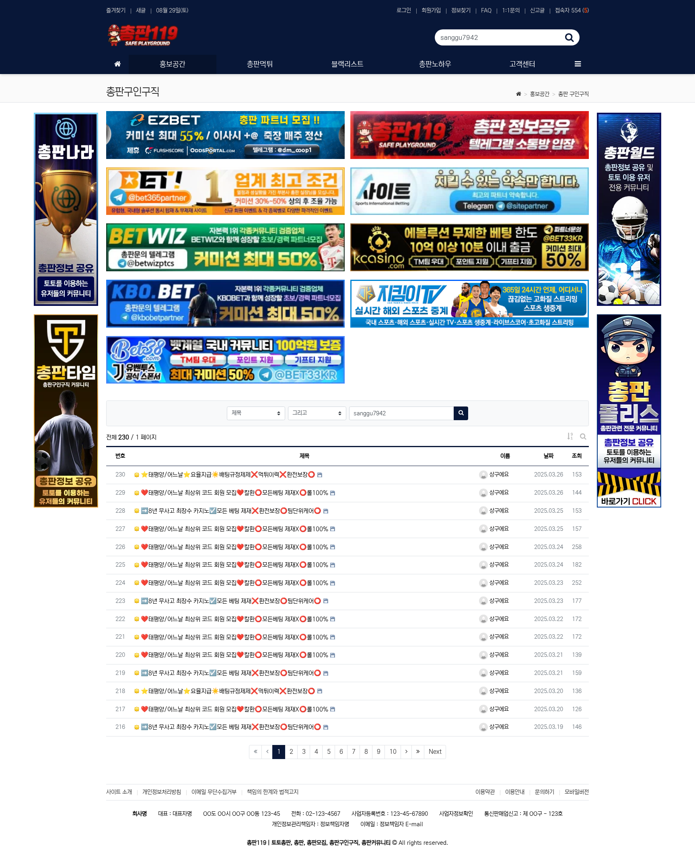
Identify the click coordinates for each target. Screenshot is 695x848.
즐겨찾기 (115, 10)
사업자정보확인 (456, 814)
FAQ (486, 10)
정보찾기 (461, 10)
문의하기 (544, 792)
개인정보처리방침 (161, 792)
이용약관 (485, 792)
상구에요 (498, 474)
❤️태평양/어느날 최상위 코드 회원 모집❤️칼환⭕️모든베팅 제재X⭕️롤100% (233, 492)
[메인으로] (117, 64)
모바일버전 (577, 792)
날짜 (548, 456)
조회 (577, 456)
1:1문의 (511, 10)
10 (393, 751)
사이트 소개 (119, 792)
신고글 (537, 10)
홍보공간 (539, 94)
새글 (141, 10)
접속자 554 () (572, 10)
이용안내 (514, 792)
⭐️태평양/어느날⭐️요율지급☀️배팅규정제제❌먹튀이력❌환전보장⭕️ (227, 474)
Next (435, 751)
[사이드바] (577, 64)
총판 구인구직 (573, 94)
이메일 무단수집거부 (213, 792)
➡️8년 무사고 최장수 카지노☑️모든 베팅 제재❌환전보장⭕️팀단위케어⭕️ (230, 511)
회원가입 (431, 10)
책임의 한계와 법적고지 (272, 792)
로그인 (404, 10)
